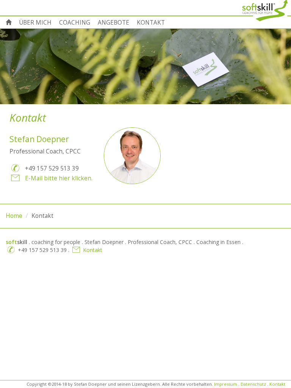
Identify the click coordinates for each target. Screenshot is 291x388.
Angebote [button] (113, 23)
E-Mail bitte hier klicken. (58, 178)
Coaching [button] (74, 23)
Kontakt (92, 249)
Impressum (225, 384)
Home (14, 216)
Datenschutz (253, 384)
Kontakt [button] (151, 23)
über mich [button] (35, 23)
